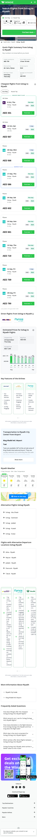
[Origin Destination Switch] (8, 22)
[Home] (1, 42)
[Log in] (31, 2)
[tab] (5, 91)
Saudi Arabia (7, 42)
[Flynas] (19, 320)
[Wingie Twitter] (20, 787)
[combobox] (5, 23)
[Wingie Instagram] (16, 787)
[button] (11, 359)
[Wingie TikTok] (24, 787)
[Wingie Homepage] (7, 2)
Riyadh (13, 42)
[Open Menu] (35, 2)
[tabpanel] (18, 202)
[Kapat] (34, 832)
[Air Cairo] (6, 320)
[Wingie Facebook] (13, 787)
